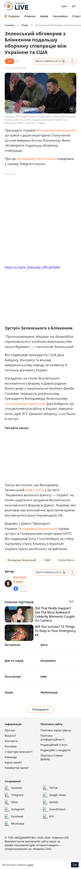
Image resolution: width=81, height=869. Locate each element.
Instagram (17, 809)
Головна (9, 25)
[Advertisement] (40, 218)
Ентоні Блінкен (67, 560)
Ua (63, 6)
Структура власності (18, 752)
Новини (29, 16)
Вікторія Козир (19, 579)
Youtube (16, 788)
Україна (13, 16)
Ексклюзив (13, 676)
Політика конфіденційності (52, 737)
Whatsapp (17, 823)
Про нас (10, 730)
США (47, 560)
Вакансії (10, 735)
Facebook (17, 816)
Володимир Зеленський (56, 130)
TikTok (53, 788)
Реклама (11, 746)
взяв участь (34, 490)
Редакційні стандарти (55, 750)
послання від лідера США (25, 403)
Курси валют (13, 762)
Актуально (12, 645)
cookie (29, 864)
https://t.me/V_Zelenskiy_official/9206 (32, 267)
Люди (24, 25)
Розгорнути (40, 709)
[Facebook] (15, 588)
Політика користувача (55, 730)
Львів (9, 692)
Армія (44, 16)
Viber (14, 802)
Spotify (53, 802)
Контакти (11, 741)
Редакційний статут (53, 745)
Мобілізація (48, 692)
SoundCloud (57, 809)
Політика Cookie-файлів (51, 757)
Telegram (17, 795)
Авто (44, 645)
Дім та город (14, 661)
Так (75, 864)
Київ (43, 676)
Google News (57, 795)
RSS (51, 816)
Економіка (60, 16)
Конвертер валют (17, 768)
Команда (11, 757)
